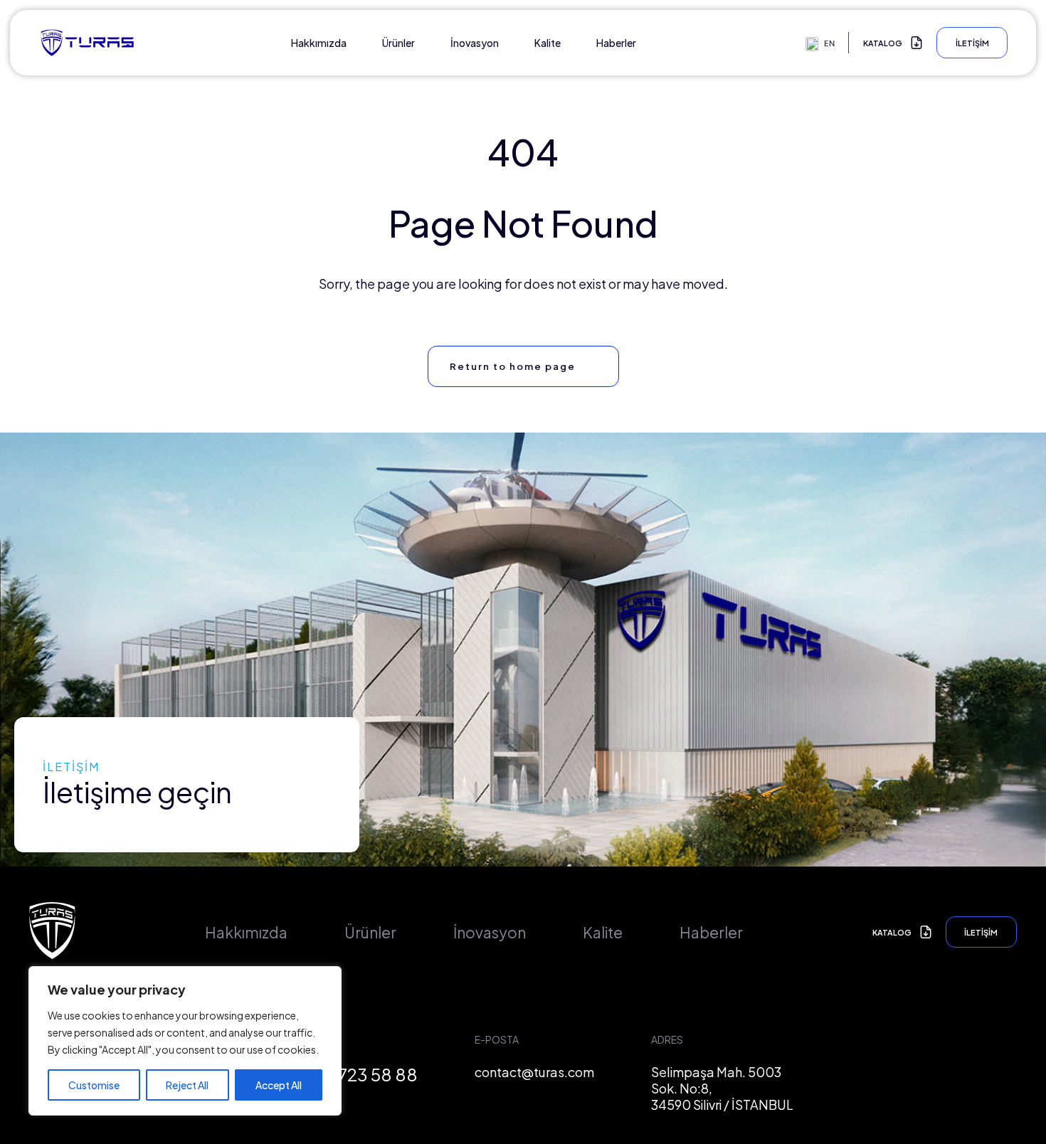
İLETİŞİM (972, 43)
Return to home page (513, 366)
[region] (185, 1041)
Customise (94, 1085)
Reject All (187, 1085)
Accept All (278, 1085)
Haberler (616, 42)
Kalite (547, 42)
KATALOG (882, 43)
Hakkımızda (319, 42)
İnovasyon (474, 42)
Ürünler (398, 42)
